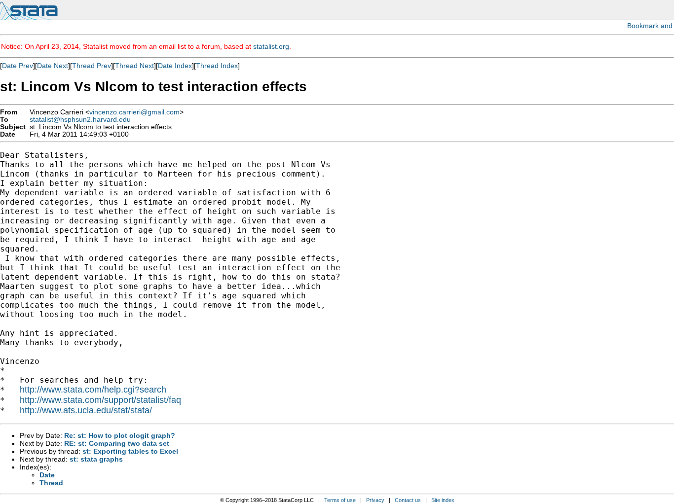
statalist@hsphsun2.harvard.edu (80, 119)
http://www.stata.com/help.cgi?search (93, 390)
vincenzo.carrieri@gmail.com (134, 112)
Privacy (375, 500)
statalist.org (271, 46)
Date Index (175, 66)
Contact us (408, 500)
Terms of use (340, 500)
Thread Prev (91, 66)
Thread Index (217, 66)
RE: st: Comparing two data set (116, 443)
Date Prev (17, 66)
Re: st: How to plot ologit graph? (119, 435)
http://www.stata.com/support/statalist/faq (100, 400)
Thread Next (134, 66)
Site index (442, 500)
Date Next (52, 66)
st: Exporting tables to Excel (130, 451)
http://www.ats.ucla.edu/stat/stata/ (86, 410)
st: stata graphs (96, 459)
